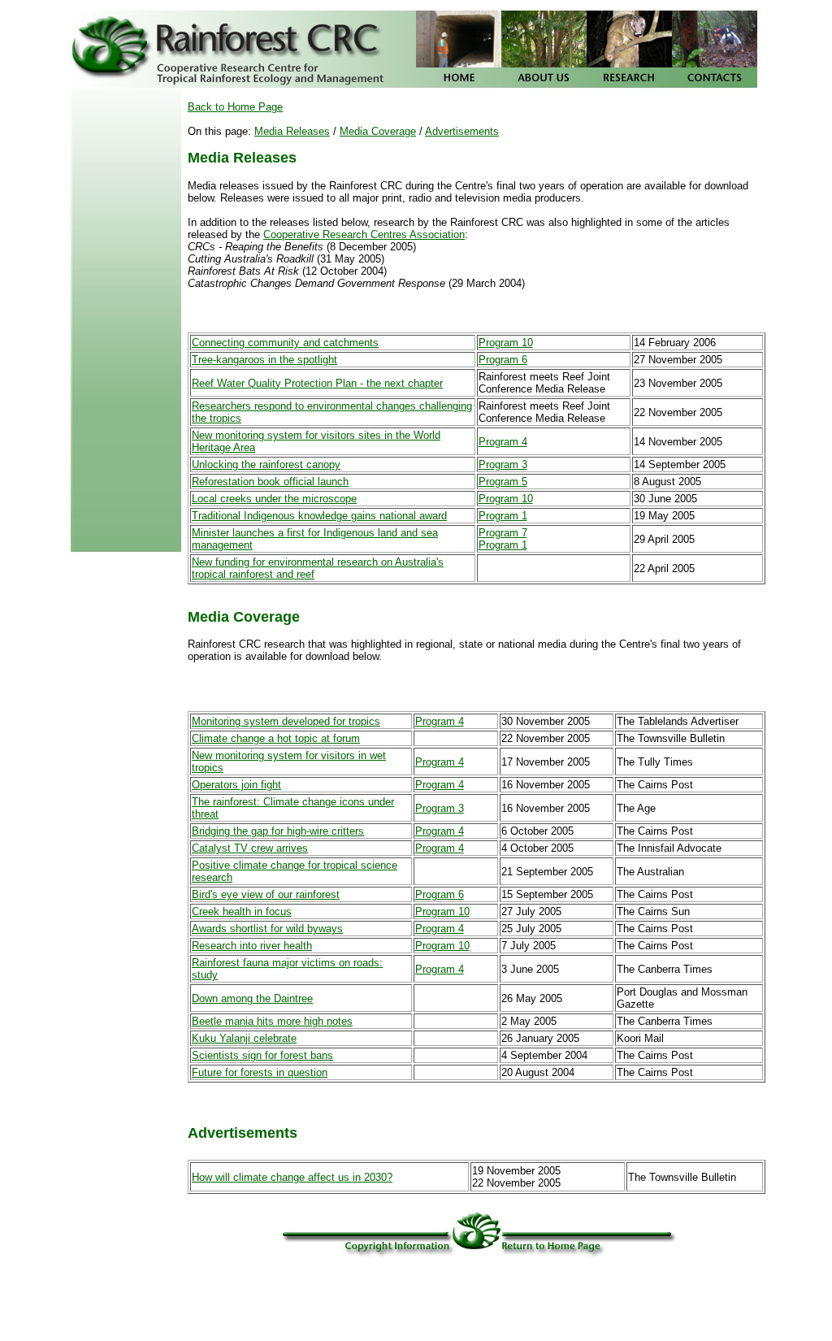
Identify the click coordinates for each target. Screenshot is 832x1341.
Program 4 (503, 442)
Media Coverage (378, 131)
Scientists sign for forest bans (262, 1055)
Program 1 (503, 516)
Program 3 (503, 464)
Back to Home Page (235, 107)
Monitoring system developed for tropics (286, 721)
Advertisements (462, 131)
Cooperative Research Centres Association (364, 234)
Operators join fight (236, 785)
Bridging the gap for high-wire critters (278, 831)
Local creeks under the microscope (274, 499)
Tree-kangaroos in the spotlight (264, 360)
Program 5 (503, 481)
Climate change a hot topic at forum (276, 738)
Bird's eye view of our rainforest (266, 894)
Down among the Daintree (252, 998)
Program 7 (503, 533)
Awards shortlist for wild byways (267, 928)
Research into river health (252, 946)
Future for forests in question (259, 1072)
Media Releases (292, 131)
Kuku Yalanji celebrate (244, 1038)
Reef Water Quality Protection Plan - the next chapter (317, 383)
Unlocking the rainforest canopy (266, 464)
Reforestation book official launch (270, 481)
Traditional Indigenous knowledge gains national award (319, 516)
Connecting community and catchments (285, 342)
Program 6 (503, 360)
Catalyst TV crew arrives (250, 848)
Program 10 (506, 342)
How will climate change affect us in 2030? (292, 1177)
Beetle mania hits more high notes (272, 1021)
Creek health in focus (242, 911)
